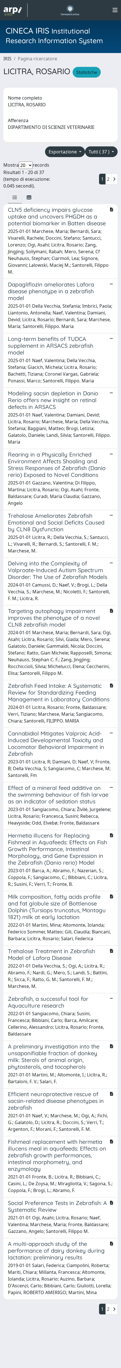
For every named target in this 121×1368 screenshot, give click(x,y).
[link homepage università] (70, 10)
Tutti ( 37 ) (100, 152)
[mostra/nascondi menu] (115, 10)
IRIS (7, 59)
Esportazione (63, 152)
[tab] (15, 197)
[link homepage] (15, 10)
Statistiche (86, 72)
